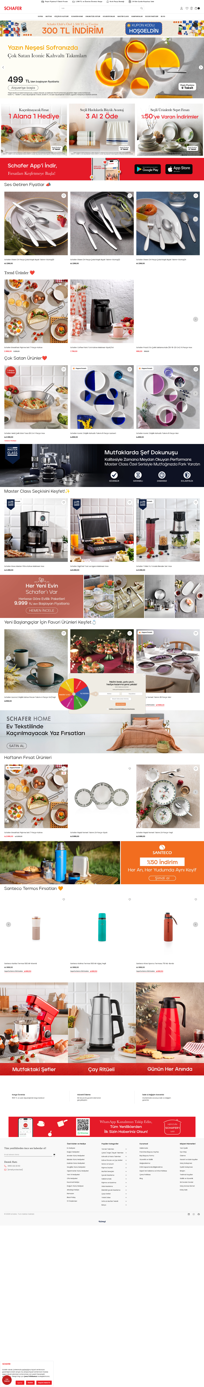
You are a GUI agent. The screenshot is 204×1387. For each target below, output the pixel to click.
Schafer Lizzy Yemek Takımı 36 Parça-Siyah (22, 697)
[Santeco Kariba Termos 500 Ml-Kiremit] (168, 927)
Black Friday (71, 1197)
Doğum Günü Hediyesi (75, 1186)
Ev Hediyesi (71, 1148)
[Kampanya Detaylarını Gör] (102, 28)
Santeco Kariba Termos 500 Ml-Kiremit (152, 963)
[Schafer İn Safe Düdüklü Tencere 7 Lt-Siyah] (102, 530)
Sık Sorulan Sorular (186, 1182)
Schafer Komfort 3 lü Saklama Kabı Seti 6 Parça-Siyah (92, 259)
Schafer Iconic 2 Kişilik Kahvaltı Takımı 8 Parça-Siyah (26, 433)
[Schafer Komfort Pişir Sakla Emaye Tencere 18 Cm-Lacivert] (168, 223)
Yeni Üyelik (184, 1148)
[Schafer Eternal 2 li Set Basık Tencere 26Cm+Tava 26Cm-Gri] (168, 311)
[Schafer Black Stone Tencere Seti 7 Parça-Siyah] (36, 311)
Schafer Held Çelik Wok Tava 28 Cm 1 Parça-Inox (156, 433)
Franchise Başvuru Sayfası (149, 1152)
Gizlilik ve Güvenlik (186, 1178)
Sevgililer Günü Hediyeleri (76, 1167)
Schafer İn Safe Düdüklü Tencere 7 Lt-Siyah (88, 566)
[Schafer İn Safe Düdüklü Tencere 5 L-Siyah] (36, 530)
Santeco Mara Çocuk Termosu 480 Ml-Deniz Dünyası (92, 963)
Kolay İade (183, 1190)
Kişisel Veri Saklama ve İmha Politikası (153, 1171)
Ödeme (183, 1156)
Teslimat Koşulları (186, 1175)
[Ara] (142, 8)
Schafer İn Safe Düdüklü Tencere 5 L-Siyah (22, 566)
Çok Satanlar (7, 1380)
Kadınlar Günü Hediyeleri (76, 1163)
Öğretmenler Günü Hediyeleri (78, 1171)
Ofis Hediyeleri (72, 1178)
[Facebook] (199, 1214)
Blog (141, 1178)
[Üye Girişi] (181, 8)
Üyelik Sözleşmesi (186, 1167)
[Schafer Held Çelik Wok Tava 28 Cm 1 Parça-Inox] (168, 397)
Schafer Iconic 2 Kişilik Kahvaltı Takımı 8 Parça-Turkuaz (93, 433)
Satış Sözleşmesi (186, 1163)
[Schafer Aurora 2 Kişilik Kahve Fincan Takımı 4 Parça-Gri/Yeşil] (168, 661)
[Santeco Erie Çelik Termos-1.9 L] (36, 927)
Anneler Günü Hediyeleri (76, 1156)
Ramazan (70, 1194)
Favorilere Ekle (63, 195)
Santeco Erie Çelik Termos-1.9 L (17, 963)
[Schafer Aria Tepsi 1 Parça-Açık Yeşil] (102, 661)
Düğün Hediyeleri (73, 1152)
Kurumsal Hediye (73, 1182)
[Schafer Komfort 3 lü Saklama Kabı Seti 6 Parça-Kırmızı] (36, 223)
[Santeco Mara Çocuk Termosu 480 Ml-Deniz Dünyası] (102, 927)
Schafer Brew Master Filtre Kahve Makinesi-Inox (90, 347)
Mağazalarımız (145, 1163)
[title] (34, 130)
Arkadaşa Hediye (73, 1190)
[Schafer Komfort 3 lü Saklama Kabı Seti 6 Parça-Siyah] (102, 223)
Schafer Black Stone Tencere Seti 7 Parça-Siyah (24, 347)
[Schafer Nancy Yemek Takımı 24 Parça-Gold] (102, 796)
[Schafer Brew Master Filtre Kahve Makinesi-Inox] (102, 311)
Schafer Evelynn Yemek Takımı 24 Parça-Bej (22, 832)
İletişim (182, 1171)
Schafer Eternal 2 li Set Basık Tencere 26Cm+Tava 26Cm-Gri (161, 347)
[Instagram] (194, 1214)
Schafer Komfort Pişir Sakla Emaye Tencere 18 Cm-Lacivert (161, 259)
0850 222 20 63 (14, 1166)
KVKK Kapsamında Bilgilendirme (151, 1167)
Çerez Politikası (145, 1175)
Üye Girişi (183, 1152)
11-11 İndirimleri (72, 1201)
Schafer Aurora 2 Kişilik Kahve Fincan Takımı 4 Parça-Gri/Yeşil (162, 697)
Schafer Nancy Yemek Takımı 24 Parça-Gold (89, 832)
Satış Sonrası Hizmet (187, 1186)
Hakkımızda (144, 1148)
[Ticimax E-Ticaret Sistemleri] (102, 1222)
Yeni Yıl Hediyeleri (73, 1175)
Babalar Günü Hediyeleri (75, 1160)
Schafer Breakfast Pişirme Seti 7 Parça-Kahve (155, 832)
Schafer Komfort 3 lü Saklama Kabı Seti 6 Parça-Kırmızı (27, 259)
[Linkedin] (189, 1214)
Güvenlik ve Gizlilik (146, 1160)
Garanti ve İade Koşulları (189, 1160)
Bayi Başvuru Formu (147, 1156)
